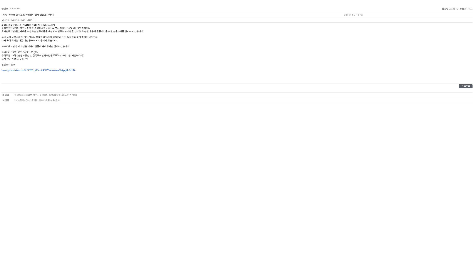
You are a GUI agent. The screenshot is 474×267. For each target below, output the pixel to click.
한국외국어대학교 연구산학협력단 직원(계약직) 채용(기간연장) (45, 95)
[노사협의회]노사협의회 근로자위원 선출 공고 (37, 100)
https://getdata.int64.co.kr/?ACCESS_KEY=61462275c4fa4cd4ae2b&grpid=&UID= (38, 70)
